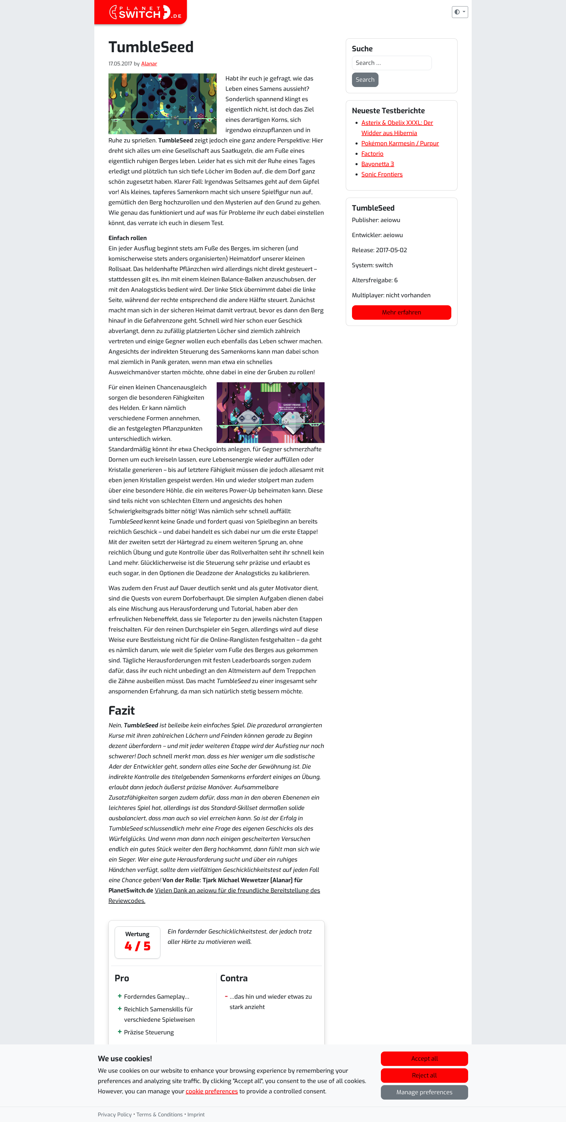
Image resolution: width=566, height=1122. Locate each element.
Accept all (424, 1059)
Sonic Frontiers (382, 174)
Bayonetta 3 (377, 164)
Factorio (372, 154)
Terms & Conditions (159, 1114)
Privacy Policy (115, 1114)
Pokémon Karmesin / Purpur (400, 143)
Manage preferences (424, 1092)
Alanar (149, 63)
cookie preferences (212, 1091)
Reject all (424, 1076)
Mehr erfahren (401, 312)
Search (365, 80)
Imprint (196, 1114)
